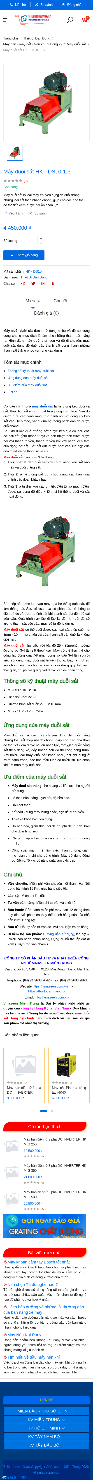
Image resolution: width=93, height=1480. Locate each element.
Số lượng (10, 241)
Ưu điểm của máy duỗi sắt (27, 385)
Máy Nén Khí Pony (24, 1335)
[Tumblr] (53, 284)
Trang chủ (10, 38)
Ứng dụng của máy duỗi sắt (28, 378)
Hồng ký (56, 44)
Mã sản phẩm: (14, 271)
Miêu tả (33, 300)
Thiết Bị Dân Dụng (36, 38)
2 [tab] (52, 1111)
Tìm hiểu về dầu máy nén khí (33, 1357)
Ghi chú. (14, 392)
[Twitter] (33, 284)
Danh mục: (11, 277)
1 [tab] (43, 1111)
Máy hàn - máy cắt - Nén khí (24, 44)
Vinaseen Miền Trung (65, 1467)
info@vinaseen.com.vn (52, 997)
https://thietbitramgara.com (47, 991)
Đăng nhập (74, 5)
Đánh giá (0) (46, 313)
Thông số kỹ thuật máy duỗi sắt (31, 371)
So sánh (46, 5)
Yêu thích (15, 213)
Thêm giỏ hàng (26, 255)
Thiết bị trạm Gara (16, 1467)
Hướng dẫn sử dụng (58, 934)
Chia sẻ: (9, 283)
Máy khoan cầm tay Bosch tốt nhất (38, 1262)
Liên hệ (20, 5)
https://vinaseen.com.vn (50, 986)
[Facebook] (23, 284)
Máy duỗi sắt (76, 44)
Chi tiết (60, 300)
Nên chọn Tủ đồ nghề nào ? (32, 1284)
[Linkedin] (43, 284)
